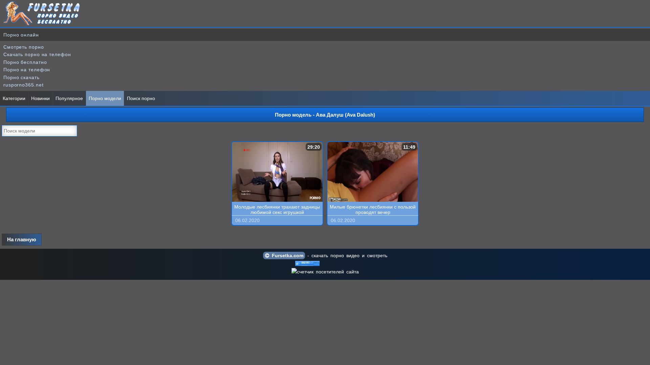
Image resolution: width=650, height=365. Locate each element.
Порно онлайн (21, 35)
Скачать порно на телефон (37, 54)
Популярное (69, 98)
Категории (14, 98)
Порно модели (105, 98)
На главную (21, 239)
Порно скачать (21, 77)
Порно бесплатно (25, 62)
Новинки (40, 98)
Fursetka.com (286, 255)
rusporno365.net (23, 85)
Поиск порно (141, 98)
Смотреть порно (23, 47)
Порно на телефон (26, 69)
